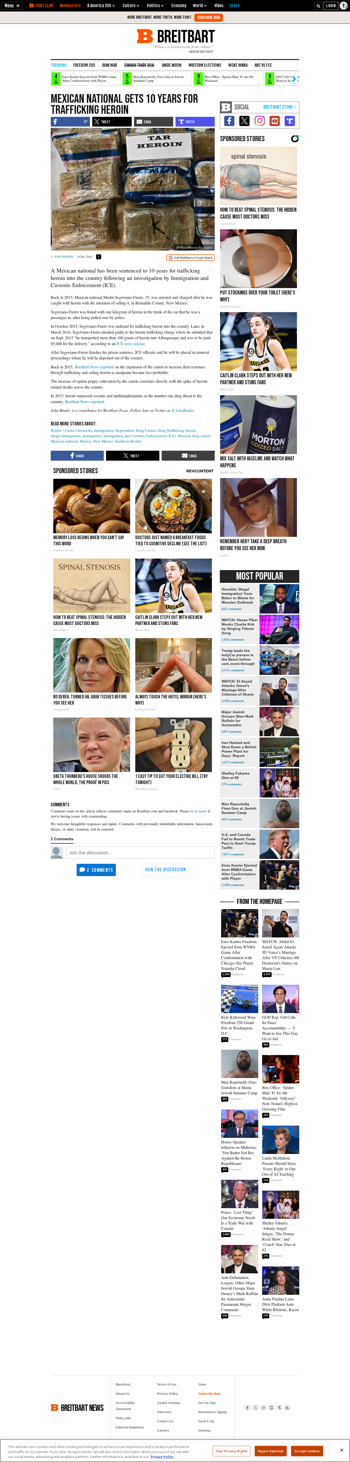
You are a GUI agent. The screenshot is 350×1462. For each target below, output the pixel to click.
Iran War (109, 65)
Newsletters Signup (212, 1412)
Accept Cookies (307, 1450)
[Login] (331, 6)
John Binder (64, 256)
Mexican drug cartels (194, 435)
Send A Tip (206, 1421)
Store (202, 1384)
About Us (122, 1394)
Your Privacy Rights (231, 1450)
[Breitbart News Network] (226, 107)
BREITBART (185, 36)
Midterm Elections (205, 65)
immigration (92, 435)
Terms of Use (167, 1384)
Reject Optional (271, 1450)
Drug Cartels (146, 430)
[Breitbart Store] (235, 5)
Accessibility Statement (125, 1406)
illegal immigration (66, 435)
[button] (12, 6)
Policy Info (123, 1418)
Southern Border (128, 441)
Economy (178, 5)
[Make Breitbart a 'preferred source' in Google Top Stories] (190, 257)
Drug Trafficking (171, 430)
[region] (175, 1450)
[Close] (341, 1450)
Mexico (85, 441)
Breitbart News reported (94, 366)
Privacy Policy (167, 1394)
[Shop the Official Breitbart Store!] (279, 107)
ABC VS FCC (263, 65)
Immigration (104, 430)
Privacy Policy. (162, 1456)
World (198, 5)
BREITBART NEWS (82, 1407)
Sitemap (204, 1430)
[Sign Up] (208, 18)
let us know (198, 811)
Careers (163, 1430)
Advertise (164, 1412)
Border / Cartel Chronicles (71, 430)
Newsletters (70, 5)
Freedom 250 (84, 65)
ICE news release (131, 343)
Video (218, 5)
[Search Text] (318, 6)
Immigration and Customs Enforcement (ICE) (140, 435)
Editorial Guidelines (130, 1427)
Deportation (124, 430)
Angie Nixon (171, 65)
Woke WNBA (238, 65)
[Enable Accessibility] (344, 6)
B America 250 (99, 5)
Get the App (206, 1403)
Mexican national (64, 441)
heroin (191, 430)
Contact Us (165, 1421)
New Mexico (103, 441)
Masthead (123, 1384)
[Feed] (287, 1407)
